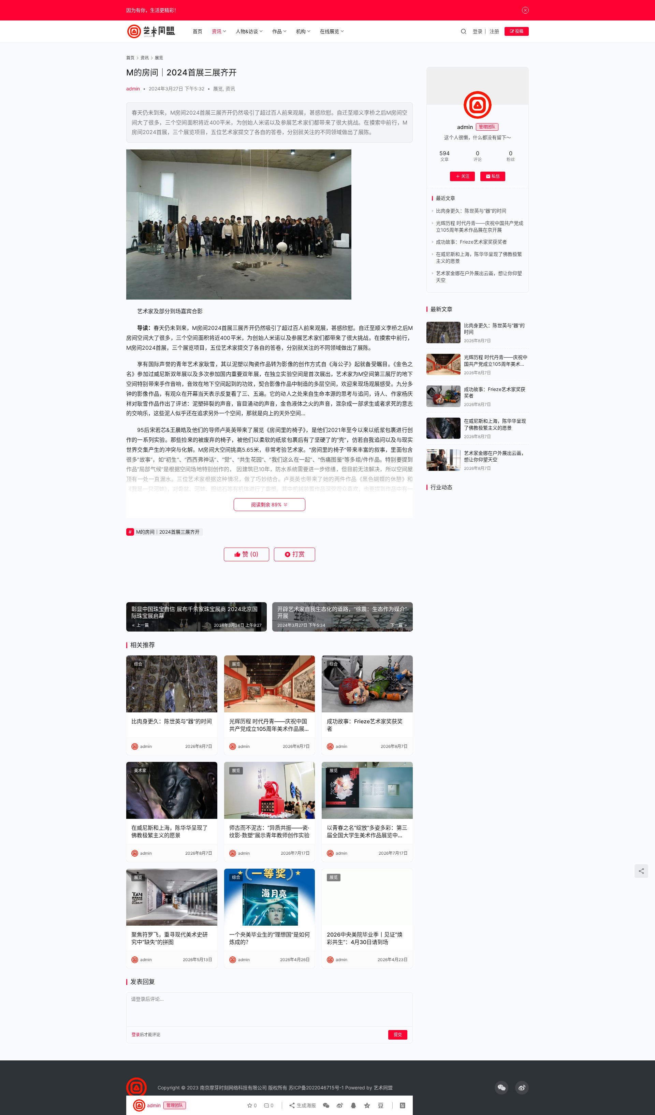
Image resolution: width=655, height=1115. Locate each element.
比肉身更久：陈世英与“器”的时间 (171, 721)
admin (133, 88)
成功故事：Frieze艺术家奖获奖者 (365, 725)
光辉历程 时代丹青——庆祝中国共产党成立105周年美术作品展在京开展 (269, 725)
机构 (301, 31)
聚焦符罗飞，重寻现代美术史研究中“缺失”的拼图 (169, 938)
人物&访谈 (247, 31)
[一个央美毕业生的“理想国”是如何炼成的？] (269, 897)
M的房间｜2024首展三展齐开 (168, 532)
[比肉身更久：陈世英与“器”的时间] (171, 683)
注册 (494, 31)
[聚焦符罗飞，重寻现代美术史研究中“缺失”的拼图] (171, 897)
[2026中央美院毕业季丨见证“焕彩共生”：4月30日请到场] (367, 897)
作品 (277, 31)
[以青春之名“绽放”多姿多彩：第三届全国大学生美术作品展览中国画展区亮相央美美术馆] (367, 790)
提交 (398, 1034)
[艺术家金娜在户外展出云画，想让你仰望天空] (443, 460)
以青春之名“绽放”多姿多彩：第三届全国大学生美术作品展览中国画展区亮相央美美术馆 (367, 831)
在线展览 (329, 31)
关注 (465, 176)
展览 (218, 88)
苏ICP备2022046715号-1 (316, 1087)
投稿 (518, 31)
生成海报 (305, 1105)
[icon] (501, 1088)
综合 (138, 664)
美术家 (140, 770)
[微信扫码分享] (326, 1105)
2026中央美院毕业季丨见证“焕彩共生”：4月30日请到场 (365, 938)
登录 (477, 31)
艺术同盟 (383, 1087)
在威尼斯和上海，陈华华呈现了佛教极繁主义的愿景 (169, 831)
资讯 (216, 31)
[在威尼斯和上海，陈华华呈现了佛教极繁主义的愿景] (171, 790)
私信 (496, 176)
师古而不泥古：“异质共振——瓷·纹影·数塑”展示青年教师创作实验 (269, 831)
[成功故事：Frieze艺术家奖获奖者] (367, 683)
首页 (197, 31)
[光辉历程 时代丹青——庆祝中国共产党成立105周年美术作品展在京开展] (269, 683)
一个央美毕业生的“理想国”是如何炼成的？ (269, 938)
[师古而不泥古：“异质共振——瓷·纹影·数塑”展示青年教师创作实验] (269, 790)
